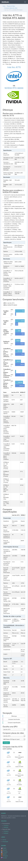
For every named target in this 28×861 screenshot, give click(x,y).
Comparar (6, 742)
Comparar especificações (14, 722)
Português (5, 856)
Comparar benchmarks (14, 719)
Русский (5, 857)
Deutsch (5, 850)
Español (5, 854)
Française (5, 852)
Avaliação (6, 827)
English (4, 848)
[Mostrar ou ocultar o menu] (25, 2)
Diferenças (14, 716)
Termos (4, 839)
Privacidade (5, 841)
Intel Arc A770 (14, 67)
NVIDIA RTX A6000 (14, 87)
